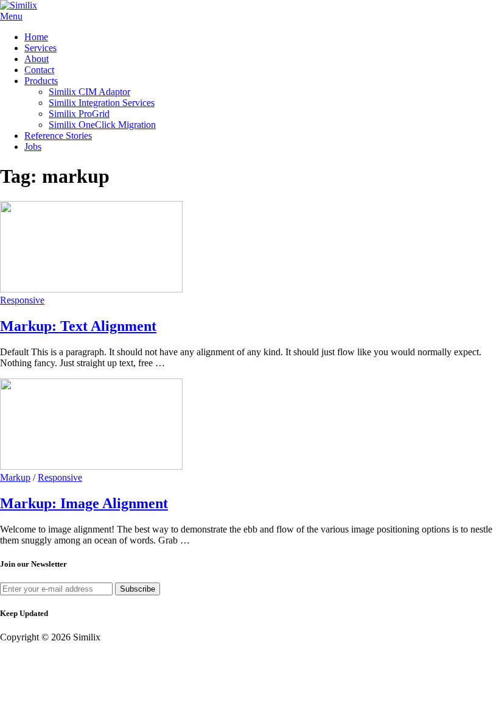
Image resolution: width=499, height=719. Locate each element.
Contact (39, 70)
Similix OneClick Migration (102, 124)
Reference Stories (58, 135)
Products (41, 81)
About (36, 59)
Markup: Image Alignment (84, 503)
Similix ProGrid (79, 113)
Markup (15, 477)
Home (36, 37)
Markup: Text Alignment (78, 326)
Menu (11, 16)
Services (40, 48)
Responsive (22, 300)
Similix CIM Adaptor (89, 92)
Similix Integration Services (102, 102)
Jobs (32, 146)
